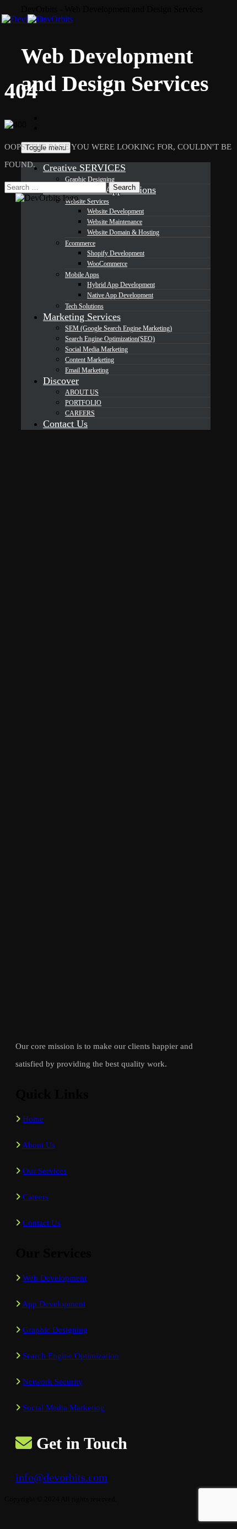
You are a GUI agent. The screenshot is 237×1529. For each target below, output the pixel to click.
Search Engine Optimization (71, 1355)
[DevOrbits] (47, 19)
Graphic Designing (90, 179)
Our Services (45, 1170)
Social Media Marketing (64, 1407)
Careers (36, 1196)
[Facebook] (49, 117)
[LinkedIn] (49, 127)
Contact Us (42, 1222)
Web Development (55, 1278)
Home (33, 1119)
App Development (53, 1303)
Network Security (53, 1381)
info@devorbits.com (61, 1477)
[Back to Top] (10, 1519)
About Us (38, 1145)
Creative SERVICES (84, 167)
